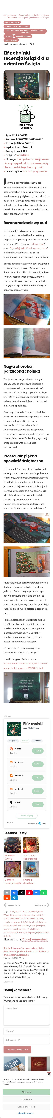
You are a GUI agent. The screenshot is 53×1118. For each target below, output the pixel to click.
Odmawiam (26, 1099)
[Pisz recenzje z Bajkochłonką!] (38, 1067)
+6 (16, 911)
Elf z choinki (30, 918)
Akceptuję (26, 1092)
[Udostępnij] (14, 892)
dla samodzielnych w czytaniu (23, 167)
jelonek (40, 918)
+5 (13, 911)
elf (23, 918)
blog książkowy (24, 915)
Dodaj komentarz (35, 939)
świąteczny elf (10, 932)
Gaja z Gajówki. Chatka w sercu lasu (28, 248)
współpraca (30, 932)
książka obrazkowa (12, 922)
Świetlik (20, 932)
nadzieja (25, 925)
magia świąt (15, 925)
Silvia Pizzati (33, 929)
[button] (49, 1074)
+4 (10, 911)
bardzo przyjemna (35, 171)
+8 (23, 911)
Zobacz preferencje (26, 1106)
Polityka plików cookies (25, 1113)
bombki (35, 915)
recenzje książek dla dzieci (15, 929)
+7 (19, 911)
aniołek (34, 911)
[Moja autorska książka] (14, 1067)
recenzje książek (37, 925)
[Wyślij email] (7, 892)
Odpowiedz (8, 982)
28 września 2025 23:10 (14, 958)
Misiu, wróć (38, 243)
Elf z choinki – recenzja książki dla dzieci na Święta (26, 58)
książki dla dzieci (28, 922)
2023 (27, 911)
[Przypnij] (29, 892)
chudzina (23, 155)
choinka (18, 918)
